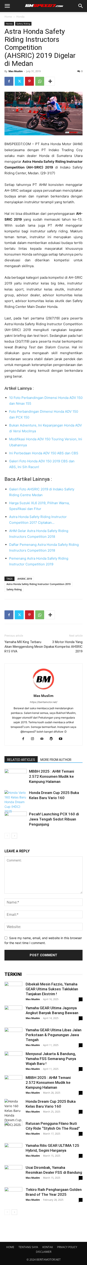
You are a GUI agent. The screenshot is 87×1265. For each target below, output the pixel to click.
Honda (20, 16)
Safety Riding (23, 23)
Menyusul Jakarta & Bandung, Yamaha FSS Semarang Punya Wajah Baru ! (51, 1059)
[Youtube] (62, 739)
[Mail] (43, 739)
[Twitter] (19, 81)
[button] (7, 6)
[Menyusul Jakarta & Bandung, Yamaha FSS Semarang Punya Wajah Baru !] (13, 1060)
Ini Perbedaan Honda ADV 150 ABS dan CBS (43, 453)
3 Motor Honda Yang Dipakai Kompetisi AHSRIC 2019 (63, 646)
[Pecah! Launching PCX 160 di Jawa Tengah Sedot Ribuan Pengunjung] (15, 819)
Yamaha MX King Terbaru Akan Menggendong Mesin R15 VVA (23, 646)
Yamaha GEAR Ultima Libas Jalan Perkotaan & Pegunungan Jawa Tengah (53, 1035)
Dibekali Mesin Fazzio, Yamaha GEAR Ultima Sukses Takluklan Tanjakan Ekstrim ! (52, 989)
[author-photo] (43, 689)
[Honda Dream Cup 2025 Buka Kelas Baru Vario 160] (15, 802)
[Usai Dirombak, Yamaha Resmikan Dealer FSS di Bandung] (13, 1174)
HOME (10, 1247)
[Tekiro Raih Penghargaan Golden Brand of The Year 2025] (13, 1196)
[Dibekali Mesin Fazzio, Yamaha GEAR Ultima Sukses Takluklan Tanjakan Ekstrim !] (13, 990)
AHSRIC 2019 (24, 578)
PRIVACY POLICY (67, 1247)
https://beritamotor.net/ (43, 702)
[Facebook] (8, 81)
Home (8, 16)
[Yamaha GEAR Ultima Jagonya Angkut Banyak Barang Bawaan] (13, 1014)
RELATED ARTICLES (21, 759)
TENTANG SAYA (28, 1247)
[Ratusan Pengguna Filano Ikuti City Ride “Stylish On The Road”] (13, 1130)
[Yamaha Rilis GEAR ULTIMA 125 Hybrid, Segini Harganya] (13, 1152)
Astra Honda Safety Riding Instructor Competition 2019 (38, 584)
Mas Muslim (15, 71)
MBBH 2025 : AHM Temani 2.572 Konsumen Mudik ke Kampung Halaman (51, 776)
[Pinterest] (29, 81)
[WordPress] (53, 739)
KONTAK (47, 1247)
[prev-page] (7, 836)
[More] (50, 81)
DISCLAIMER (43, 1252)
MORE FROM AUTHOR (55, 759)
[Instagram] (34, 739)
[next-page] (14, 836)
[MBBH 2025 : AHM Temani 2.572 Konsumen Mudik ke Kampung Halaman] (15, 776)
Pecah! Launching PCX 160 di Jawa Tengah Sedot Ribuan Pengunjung (54, 819)
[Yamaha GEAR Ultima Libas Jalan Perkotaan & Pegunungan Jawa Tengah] (13, 1036)
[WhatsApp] (39, 81)
